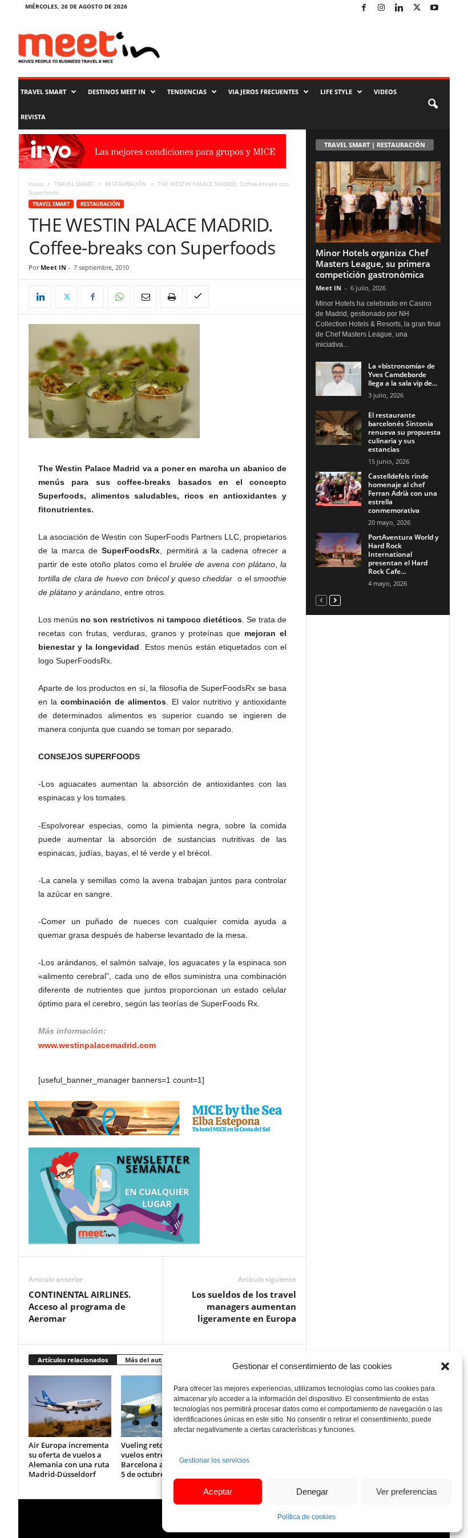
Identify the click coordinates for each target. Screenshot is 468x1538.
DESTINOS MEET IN (117, 91)
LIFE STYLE (336, 91)
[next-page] (335, 600)
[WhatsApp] (118, 296)
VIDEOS (385, 91)
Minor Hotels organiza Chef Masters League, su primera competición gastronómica (373, 263)
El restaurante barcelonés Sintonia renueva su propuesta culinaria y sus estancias (404, 432)
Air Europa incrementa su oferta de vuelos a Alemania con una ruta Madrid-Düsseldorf (69, 1459)
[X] (416, 8)
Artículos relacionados (73, 1359)
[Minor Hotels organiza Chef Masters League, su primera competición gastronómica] (378, 201)
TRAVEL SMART (43, 91)
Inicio (36, 184)
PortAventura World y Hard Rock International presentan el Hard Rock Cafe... (403, 554)
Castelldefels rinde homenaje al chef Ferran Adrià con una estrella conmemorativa (402, 493)
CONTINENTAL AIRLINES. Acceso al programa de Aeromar (80, 1306)
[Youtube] (434, 8)
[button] (445, 1366)
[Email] (145, 296)
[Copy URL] (197, 296)
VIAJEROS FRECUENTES (263, 91)
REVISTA (33, 116)
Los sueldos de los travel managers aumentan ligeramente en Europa (244, 1306)
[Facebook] (363, 8)
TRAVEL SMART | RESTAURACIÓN (374, 144)
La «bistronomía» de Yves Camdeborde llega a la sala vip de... (402, 374)
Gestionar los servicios (214, 1460)
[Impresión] (171, 296)
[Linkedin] (399, 8)
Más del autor (146, 1359)
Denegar (312, 1491)
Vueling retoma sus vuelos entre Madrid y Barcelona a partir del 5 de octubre (160, 1459)
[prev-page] (321, 600)
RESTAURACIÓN (126, 184)
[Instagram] (381, 8)
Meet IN (53, 267)
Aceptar (217, 1491)
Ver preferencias (406, 1491)
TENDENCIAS (187, 91)
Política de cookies (306, 1517)
